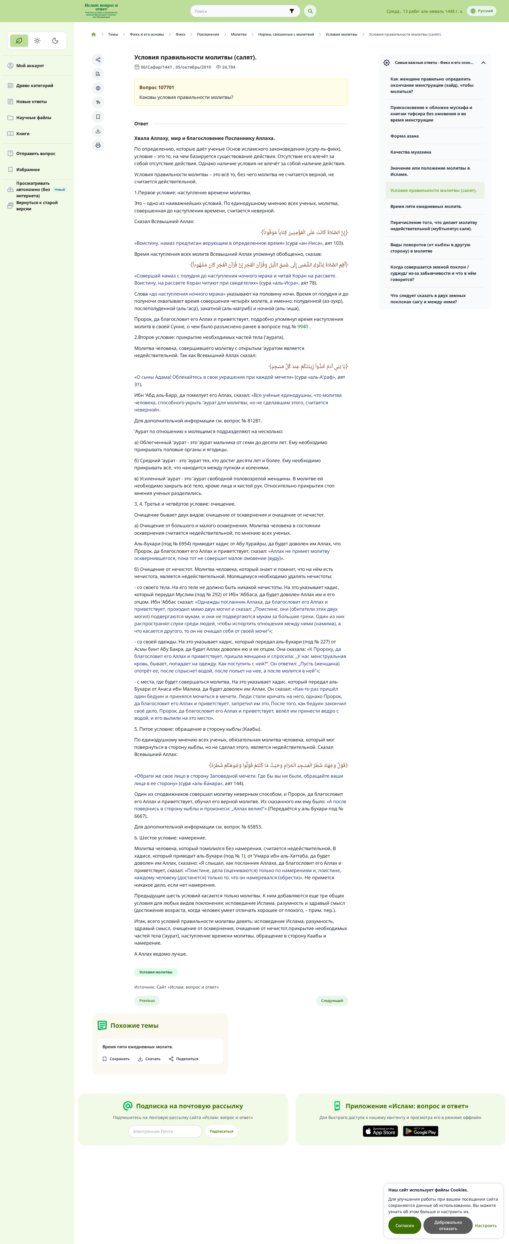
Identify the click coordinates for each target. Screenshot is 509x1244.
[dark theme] (55, 40)
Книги (22, 134)
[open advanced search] (292, 11)
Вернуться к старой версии (37, 205)
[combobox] (241, 11)
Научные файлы (33, 118)
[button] (98, 60)
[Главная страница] (93, 34)
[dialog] (443, 1211)
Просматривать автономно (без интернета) (40, 189)
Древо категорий (34, 86)
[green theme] (19, 40)
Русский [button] (485, 10)
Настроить (486, 1225)
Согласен (404, 1225)
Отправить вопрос (35, 154)
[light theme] (37, 40)
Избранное (28, 170)
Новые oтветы (31, 102)
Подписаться (221, 1131)
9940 (302, 326)
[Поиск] (310, 11)
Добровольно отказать (448, 1225)
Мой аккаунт (30, 66)
